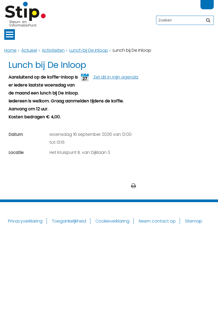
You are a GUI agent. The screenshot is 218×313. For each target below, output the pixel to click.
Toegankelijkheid (69, 221)
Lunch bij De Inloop (88, 50)
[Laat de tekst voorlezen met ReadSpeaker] (210, 2)
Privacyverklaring (25, 221)
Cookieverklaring (112, 221)
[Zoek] (208, 20)
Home (10, 50)
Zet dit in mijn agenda (115, 77)
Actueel (29, 50)
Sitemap (193, 221)
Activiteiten (53, 50)
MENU (9, 34)
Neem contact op (157, 221)
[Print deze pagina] (133, 186)
